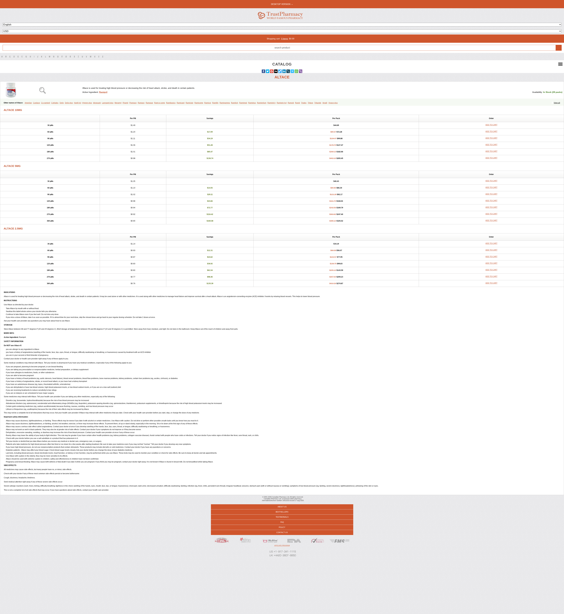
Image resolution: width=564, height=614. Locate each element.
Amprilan (28, 103)
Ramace (141, 103)
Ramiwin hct (282, 103)
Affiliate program (282, 545)
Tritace (310, 103)
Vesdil (324, 103)
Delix (62, 103)
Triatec (304, 103)
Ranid (297, 103)
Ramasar (149, 103)
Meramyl (118, 103)
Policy (282, 527)
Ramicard (180, 103)
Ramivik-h (271, 103)
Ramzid (291, 103)
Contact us (282, 532)
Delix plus (69, 103)
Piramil (125, 103)
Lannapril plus (107, 103)
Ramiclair (189, 103)
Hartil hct (77, 103)
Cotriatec (54, 103)
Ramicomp (198, 103)
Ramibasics (171, 103)
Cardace (36, 103)
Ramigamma (225, 103)
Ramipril (103, 92)
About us (282, 507)
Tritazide (317, 103)
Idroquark (97, 103)
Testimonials (282, 517)
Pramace (133, 103)
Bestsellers (282, 512)
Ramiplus (252, 103)
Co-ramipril (45, 103)
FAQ (282, 522)
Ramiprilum (261, 103)
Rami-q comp (159, 103)
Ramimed (243, 103)
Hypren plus (87, 103)
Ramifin (215, 103)
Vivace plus (333, 103)
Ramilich (234, 103)
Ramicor (207, 103)
